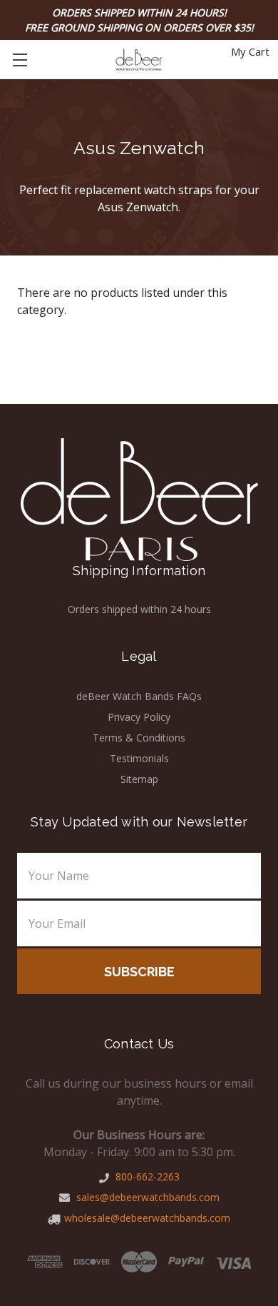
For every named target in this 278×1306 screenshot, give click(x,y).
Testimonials (139, 758)
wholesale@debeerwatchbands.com (147, 1218)
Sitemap (139, 779)
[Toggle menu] (19, 59)
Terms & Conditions (139, 737)
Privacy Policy (139, 717)
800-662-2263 (146, 1176)
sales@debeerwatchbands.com (146, 1197)
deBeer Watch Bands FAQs (139, 696)
